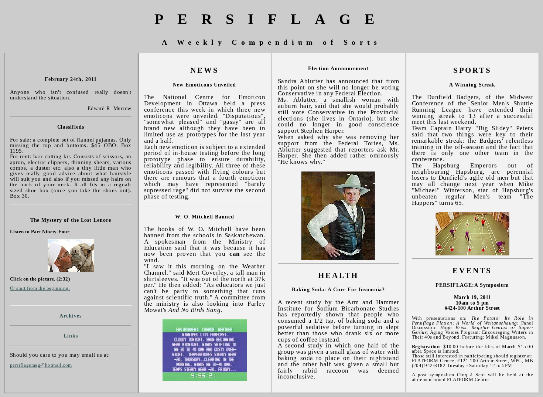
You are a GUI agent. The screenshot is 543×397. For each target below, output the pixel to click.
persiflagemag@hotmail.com (41, 365)
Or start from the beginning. (40, 288)
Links (71, 336)
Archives (70, 316)
